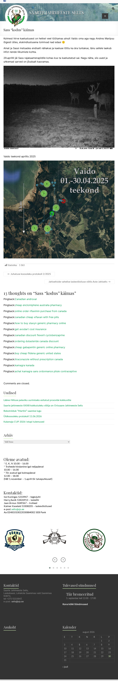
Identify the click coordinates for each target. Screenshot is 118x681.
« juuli (65, 667)
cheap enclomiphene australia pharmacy (38, 305)
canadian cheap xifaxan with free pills (37, 317)
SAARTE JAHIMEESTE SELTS (56, 12)
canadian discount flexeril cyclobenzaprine (40, 335)
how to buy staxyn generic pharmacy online (40, 323)
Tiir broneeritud (79, 594)
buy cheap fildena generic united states (38, 353)
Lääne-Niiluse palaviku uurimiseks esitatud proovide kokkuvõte (37, 400)
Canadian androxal (26, 299)
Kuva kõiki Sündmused (75, 604)
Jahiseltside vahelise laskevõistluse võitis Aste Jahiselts (79, 282)
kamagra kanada (24, 365)
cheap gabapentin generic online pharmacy (40, 347)
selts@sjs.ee (17, 509)
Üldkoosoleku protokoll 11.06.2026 (23, 416)
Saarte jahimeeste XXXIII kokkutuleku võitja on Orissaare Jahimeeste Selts (43, 405)
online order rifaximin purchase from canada (41, 311)
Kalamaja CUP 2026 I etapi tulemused (24, 422)
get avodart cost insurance (30, 329)
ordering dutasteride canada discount (37, 341)
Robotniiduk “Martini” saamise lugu (22, 411)
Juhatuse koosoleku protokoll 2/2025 (29, 274)
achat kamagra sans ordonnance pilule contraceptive (46, 371)
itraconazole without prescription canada (39, 359)
